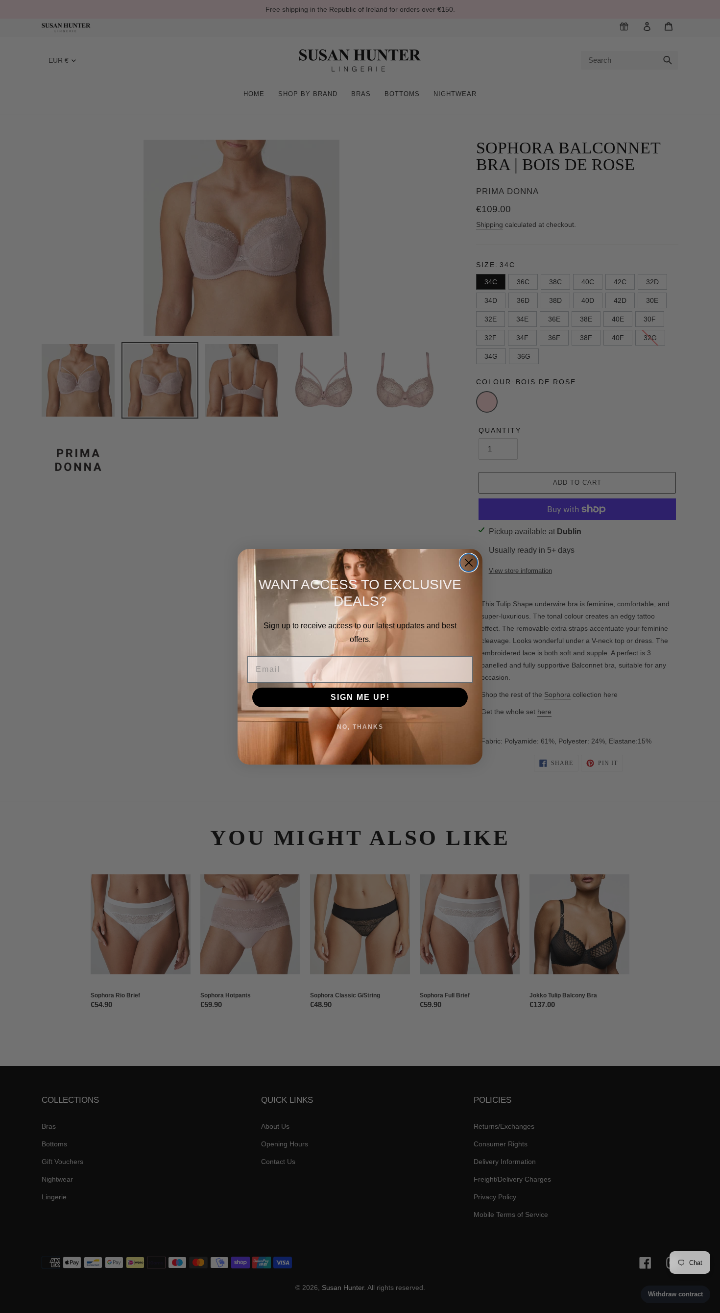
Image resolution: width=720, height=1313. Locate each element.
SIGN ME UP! (360, 697)
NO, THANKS (360, 726)
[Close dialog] (469, 562)
